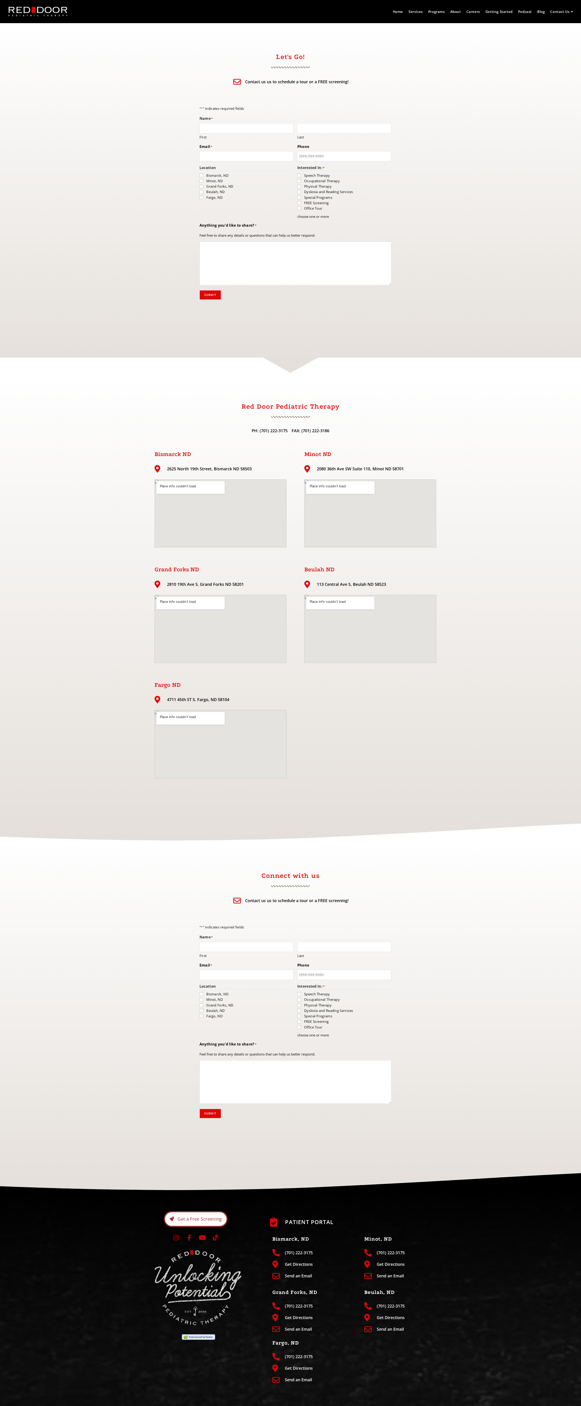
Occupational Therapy (322, 181)
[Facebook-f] (189, 1238)
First (203, 137)
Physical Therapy (318, 186)
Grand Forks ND (177, 569)
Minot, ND (214, 181)
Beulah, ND (215, 191)
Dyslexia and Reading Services (328, 191)
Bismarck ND (173, 454)
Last (300, 137)
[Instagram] (176, 1238)
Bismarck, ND (217, 175)
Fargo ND (168, 685)
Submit (210, 295)
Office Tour (313, 208)
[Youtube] (202, 1238)
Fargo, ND (214, 197)
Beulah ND (319, 569)
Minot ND (317, 454)
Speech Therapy (317, 175)
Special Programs (318, 197)
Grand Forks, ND (220, 186)
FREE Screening (316, 203)
